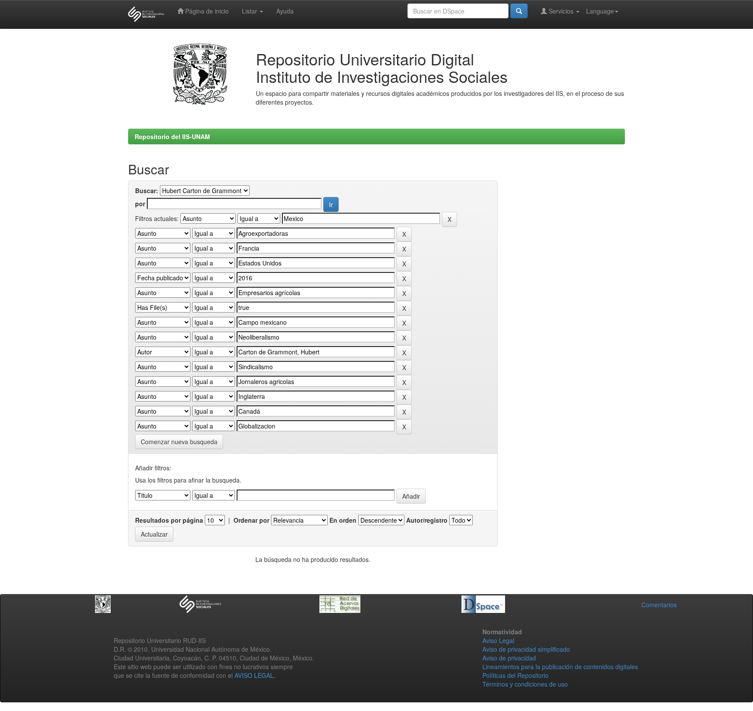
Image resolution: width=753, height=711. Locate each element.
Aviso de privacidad (509, 657)
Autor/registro (427, 520)
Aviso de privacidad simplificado (526, 649)
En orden (342, 520)
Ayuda (285, 11)
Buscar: (146, 190)
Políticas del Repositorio (515, 675)
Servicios (561, 11)
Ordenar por (251, 520)
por (140, 203)
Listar (250, 11)
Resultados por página (169, 520)
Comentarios (659, 604)
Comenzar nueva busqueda (179, 441)
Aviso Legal (498, 640)
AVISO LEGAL (254, 675)
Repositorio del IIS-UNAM (172, 136)
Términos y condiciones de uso (525, 684)
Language (600, 11)
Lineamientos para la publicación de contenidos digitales (560, 666)
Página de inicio (206, 11)
